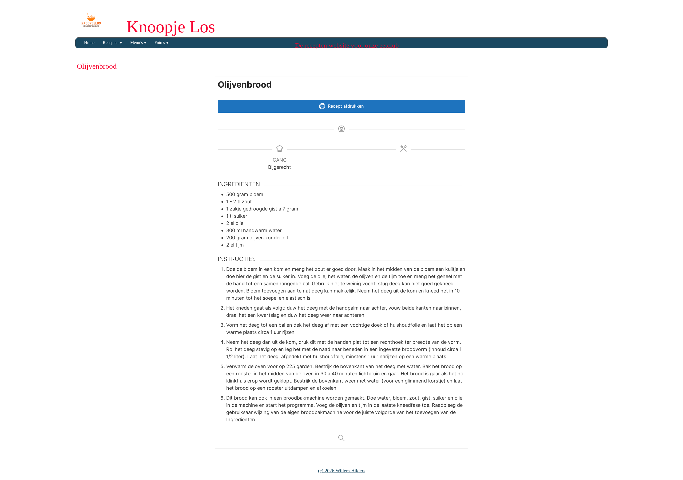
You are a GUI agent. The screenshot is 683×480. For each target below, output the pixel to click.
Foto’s (159, 42)
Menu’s (136, 42)
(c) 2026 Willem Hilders (341, 470)
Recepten (110, 42)
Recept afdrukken (345, 106)
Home (89, 42)
